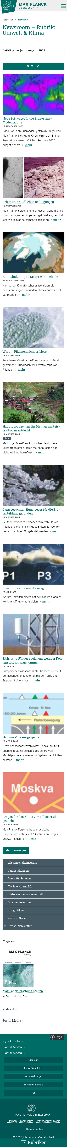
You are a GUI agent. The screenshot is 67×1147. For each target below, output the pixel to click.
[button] (16, 850)
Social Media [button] (12, 1020)
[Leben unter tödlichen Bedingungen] (33, 177)
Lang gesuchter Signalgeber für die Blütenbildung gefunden (31, 511)
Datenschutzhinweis (48, 1121)
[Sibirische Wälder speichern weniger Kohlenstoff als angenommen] (33, 634)
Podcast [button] (9, 1009)
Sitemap (12, 1121)
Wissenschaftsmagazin (22, 862)
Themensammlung (33, 1084)
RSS (33, 1093)
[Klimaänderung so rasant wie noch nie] (33, 252)
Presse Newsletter (33, 1068)
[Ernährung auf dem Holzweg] (33, 564)
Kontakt (33, 1060)
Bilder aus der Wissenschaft (25, 894)
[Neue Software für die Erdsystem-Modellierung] (33, 94)
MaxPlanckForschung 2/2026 (23, 991)
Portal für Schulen (19, 878)
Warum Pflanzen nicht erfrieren (25, 352)
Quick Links (12, 1041)
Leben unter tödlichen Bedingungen (28, 202)
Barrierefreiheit (35, 1129)
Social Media (13, 1047)
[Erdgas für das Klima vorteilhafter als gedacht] (33, 792)
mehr (28, 145)
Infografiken (16, 910)
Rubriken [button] (37, 1142)
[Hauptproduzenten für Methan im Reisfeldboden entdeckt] (33, 402)
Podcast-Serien (17, 918)
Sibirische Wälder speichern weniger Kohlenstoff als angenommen (33, 660)
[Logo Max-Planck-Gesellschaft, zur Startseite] (29, 7)
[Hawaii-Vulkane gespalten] (33, 713)
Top (59, 1037)
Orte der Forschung (20, 902)
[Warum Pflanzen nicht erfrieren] (33, 327)
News (31, 66)
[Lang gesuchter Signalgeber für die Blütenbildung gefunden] (33, 485)
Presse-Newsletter (20, 926)
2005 (42, 50)
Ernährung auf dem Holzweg (23, 588)
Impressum (26, 1121)
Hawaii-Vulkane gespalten (22, 737)
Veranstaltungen (18, 870)
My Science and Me (20, 886)
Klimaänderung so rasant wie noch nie (30, 277)
